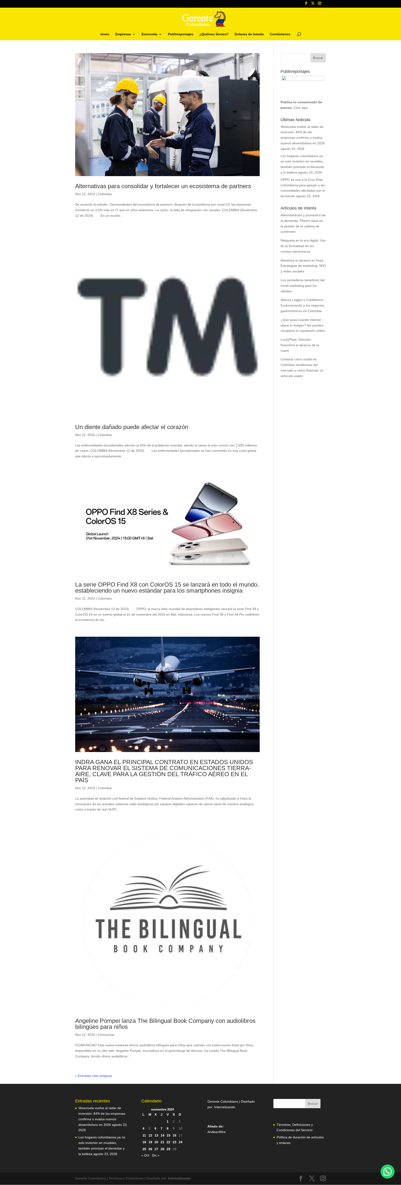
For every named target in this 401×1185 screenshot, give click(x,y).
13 (156, 1135)
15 (168, 1135)
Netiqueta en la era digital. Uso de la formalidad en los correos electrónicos (303, 246)
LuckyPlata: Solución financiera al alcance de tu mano (300, 345)
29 (168, 1149)
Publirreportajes (180, 34)
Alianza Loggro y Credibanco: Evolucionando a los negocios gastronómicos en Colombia (302, 305)
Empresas (123, 34)
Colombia (105, 194)
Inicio (104, 34)
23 (174, 1142)
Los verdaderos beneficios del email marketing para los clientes (303, 285)
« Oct (145, 1155)
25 (144, 1149)
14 (162, 1135)
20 (156, 1142)
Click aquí (301, 108)
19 (150, 1142)
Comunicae (106, 1034)
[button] (388, 1172)
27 (156, 1149)
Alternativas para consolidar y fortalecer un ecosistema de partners (163, 186)
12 (150, 1135)
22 (168, 1142)
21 (162, 1142)
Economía (149, 34)
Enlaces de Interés (249, 34)
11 (144, 1135)
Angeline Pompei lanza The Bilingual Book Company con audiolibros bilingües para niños (165, 1023)
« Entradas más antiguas (93, 1076)
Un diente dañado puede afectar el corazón (131, 426)
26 (150, 1149)
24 (180, 1142)
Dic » (155, 1155)
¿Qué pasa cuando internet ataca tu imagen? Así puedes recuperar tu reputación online (303, 325)
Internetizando (224, 1107)
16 (174, 1135)
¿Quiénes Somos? (214, 34)
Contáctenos (280, 34)
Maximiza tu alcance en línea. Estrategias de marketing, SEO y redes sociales (303, 265)
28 (162, 1149)
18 (144, 1142)
